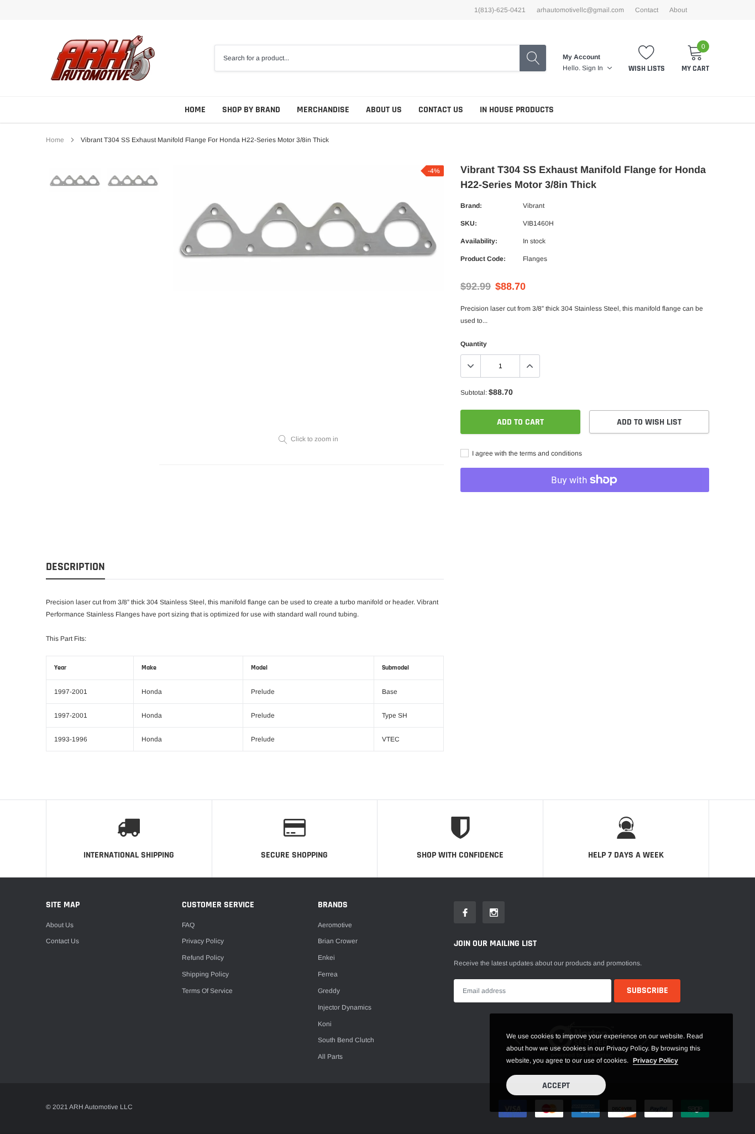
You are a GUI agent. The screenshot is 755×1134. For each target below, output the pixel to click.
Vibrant (533, 206)
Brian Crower (338, 941)
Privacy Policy (203, 941)
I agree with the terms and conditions (526, 453)
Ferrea (328, 974)
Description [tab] (75, 567)
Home (195, 110)
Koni (325, 1024)
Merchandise (323, 110)
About (678, 10)
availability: (478, 241)
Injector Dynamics (344, 1007)
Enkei (326, 957)
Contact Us (440, 110)
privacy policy (655, 1060)
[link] (75, 180)
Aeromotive (335, 925)
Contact (646, 10)
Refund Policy (203, 957)
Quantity (473, 344)
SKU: (468, 223)
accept (556, 1085)
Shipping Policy (205, 974)
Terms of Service (207, 991)
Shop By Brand (251, 110)
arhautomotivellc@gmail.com (580, 10)
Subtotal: (473, 392)
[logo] (102, 58)
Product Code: (483, 259)
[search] (533, 58)
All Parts (330, 1056)
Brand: (471, 206)
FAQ (188, 925)
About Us (384, 110)
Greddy (329, 991)
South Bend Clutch (346, 1040)
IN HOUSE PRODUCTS (517, 110)
